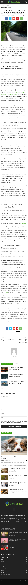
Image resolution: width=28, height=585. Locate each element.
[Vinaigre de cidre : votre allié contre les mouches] (4, 477)
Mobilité (9, 7)
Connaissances (4, 563)
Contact (17, 580)
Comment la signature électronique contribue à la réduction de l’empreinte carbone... (18, 484)
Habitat (2, 561)
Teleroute (5, 292)
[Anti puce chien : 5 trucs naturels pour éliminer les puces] (4, 540)
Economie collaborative (6, 574)
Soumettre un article (5, 580)
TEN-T (15, 76)
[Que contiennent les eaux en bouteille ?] (4, 534)
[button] (26, 2)
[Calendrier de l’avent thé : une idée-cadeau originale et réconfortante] (4, 470)
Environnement (8, 5)
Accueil (2, 5)
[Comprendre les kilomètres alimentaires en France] (4, 383)
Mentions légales (23, 580)
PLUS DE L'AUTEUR (17, 364)
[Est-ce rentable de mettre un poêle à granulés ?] (4, 547)
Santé (2, 559)
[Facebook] (14, 509)
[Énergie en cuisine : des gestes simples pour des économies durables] (4, 491)
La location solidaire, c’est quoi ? (7, 340)
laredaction (4, 15)
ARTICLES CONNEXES (7, 364)
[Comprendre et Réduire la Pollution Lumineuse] (4, 376)
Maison (2, 570)
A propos (12, 580)
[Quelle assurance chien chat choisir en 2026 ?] (14, 445)
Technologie (4, 568)
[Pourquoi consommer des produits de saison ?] (4, 369)
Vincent (2, 460)
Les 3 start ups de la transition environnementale (22, 341)
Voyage (2, 566)
